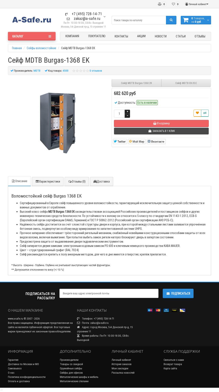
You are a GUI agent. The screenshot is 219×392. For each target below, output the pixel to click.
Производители (69, 360)
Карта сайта (170, 368)
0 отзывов (96, 70)
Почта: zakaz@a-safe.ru (95, 323)
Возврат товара (173, 364)
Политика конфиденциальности (27, 377)
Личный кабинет (121, 360)
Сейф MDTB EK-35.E (186, 83)
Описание (21, 181)
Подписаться (180, 293)
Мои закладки (120, 368)
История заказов (122, 364)
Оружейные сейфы (71, 368)
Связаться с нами (174, 360)
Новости (161, 36)
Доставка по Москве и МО (23, 364)
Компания (72, 36)
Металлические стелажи (74, 381)
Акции (141, 36)
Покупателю (96, 36)
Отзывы (200, 36)
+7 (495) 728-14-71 (86, 13)
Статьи (181, 36)
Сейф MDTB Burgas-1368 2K (136, 83)
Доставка (103, 181)
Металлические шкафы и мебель (79, 377)
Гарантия (13, 360)
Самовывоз (15, 368)
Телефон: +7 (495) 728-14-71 (97, 318)
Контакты (121, 36)
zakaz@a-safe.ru (86, 18)
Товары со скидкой (71, 364)
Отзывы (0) (79, 181)
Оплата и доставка (19, 381)
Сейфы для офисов (71, 372)
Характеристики (49, 181)
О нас (11, 372)
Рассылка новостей (123, 372)
